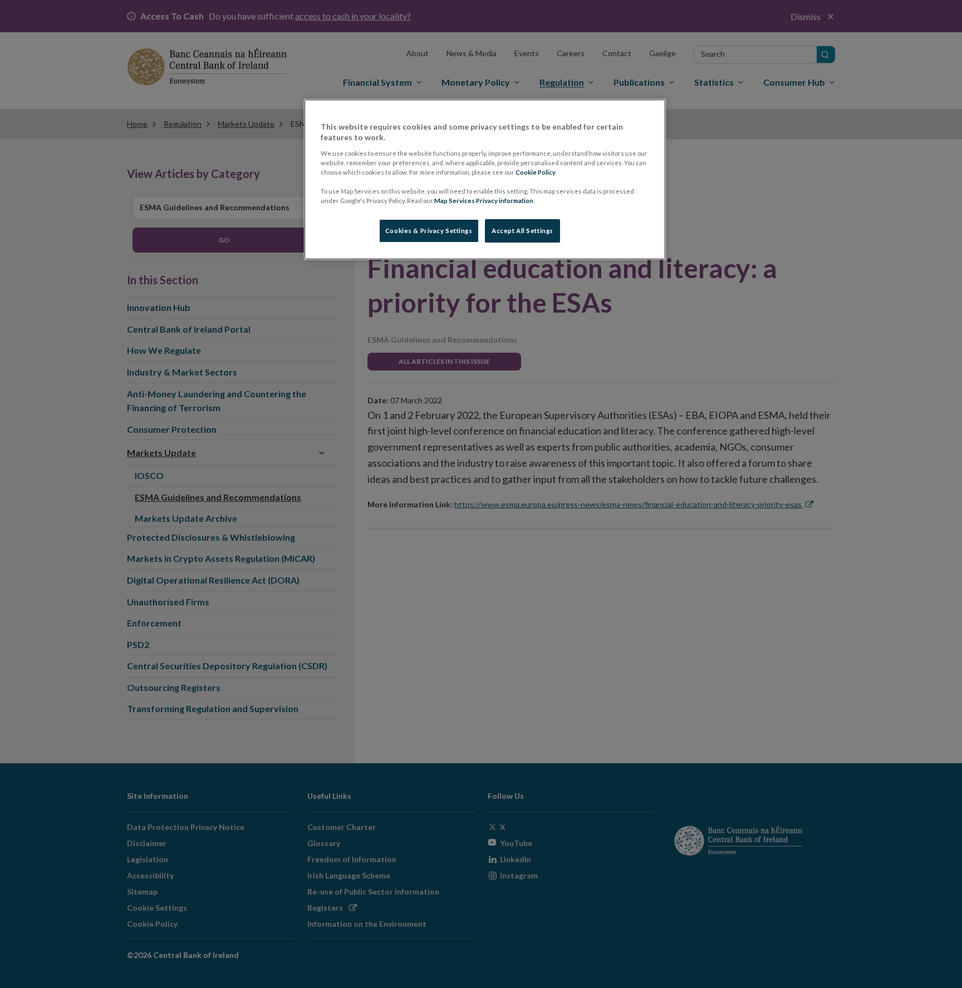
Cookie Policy (536, 172)
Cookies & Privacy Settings (429, 230)
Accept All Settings (522, 230)
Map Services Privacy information (483, 200)
